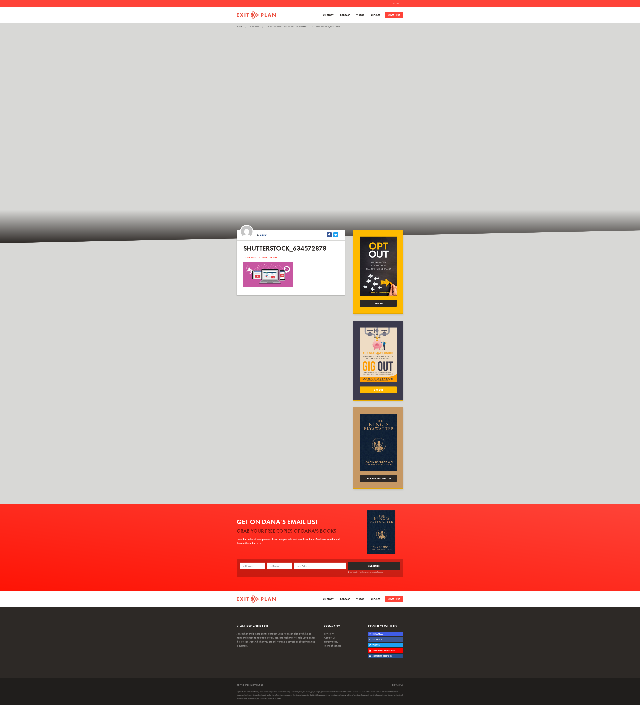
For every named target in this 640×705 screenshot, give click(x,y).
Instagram (377, 634)
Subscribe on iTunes (382, 656)
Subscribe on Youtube (383, 650)
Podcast (345, 14)
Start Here (394, 14)
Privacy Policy (331, 641)
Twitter (376, 645)
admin (263, 235)
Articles (375, 14)
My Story (328, 14)
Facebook (377, 639)
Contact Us (397, 3)
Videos (360, 14)
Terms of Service (332, 645)
